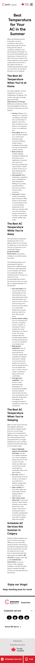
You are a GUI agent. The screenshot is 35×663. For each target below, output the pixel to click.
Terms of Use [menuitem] (21, 645)
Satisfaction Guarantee (14, 561)
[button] (31, 4)
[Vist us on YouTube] (26, 617)
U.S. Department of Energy (16, 100)
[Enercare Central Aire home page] (10, 4)
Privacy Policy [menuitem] (14, 645)
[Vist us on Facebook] (9, 617)
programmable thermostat (13, 252)
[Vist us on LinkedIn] (20, 617)
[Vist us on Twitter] (15, 617)
